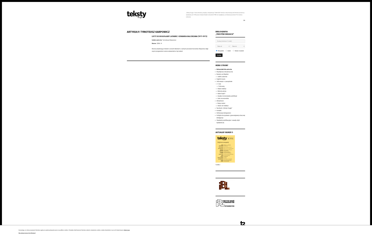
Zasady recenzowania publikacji (227, 96)
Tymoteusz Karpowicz (169, 40)
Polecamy (221, 86)
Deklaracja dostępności (224, 113)
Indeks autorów (222, 76)
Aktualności (220, 101)
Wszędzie (221, 51)
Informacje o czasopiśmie (224, 81)
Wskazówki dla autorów (224, 69)
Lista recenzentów (223, 98)
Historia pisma (221, 91)
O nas (219, 84)
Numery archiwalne (223, 74)
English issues (221, 79)
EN (244, 20)
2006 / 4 (159, 43)
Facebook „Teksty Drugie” (224, 108)
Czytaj (218, 164)
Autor (229, 51)
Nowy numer (221, 103)
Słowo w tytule (239, 51)
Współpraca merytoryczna (225, 72)
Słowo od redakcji (222, 106)
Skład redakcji (221, 89)
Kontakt (219, 110)
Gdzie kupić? (221, 93)
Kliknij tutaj (127, 230)
